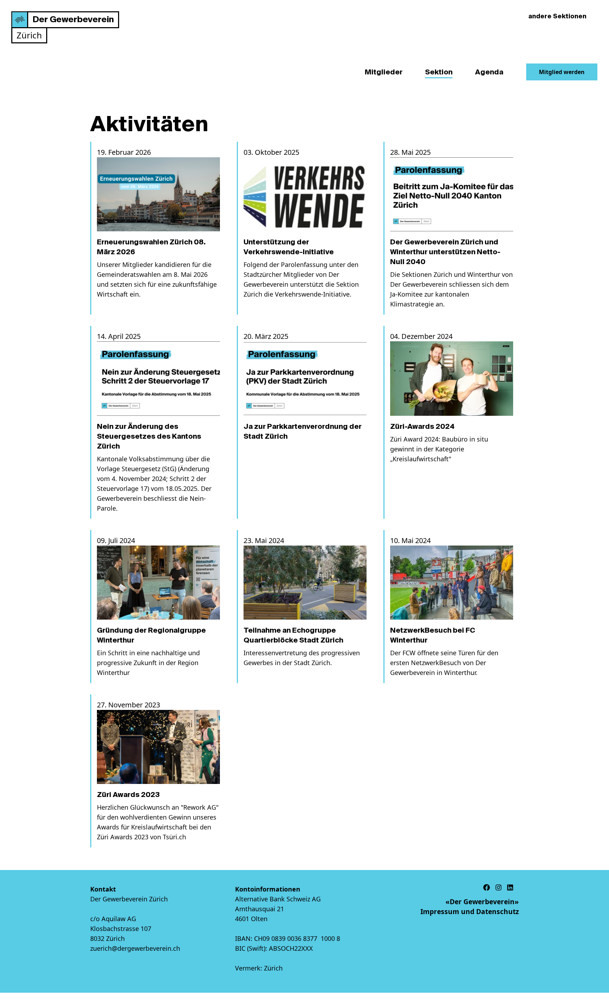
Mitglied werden (562, 72)
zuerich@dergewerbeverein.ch (135, 948)
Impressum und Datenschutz (469, 911)
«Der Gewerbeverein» (482, 901)
